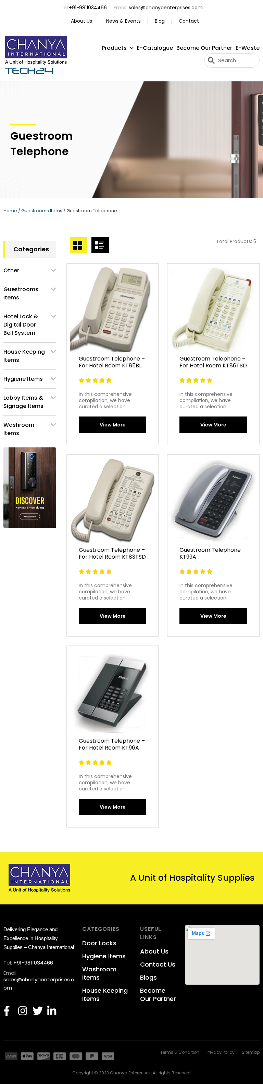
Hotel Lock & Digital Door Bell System (20, 324)
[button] (112, 425)
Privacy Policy (220, 1052)
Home (10, 210)
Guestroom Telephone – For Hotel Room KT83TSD (112, 553)
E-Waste (248, 48)
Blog (160, 21)
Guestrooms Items (41, 210)
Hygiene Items (23, 379)
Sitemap (251, 1052)
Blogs (148, 977)
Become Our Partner (204, 48)
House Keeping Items (24, 356)
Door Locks (99, 943)
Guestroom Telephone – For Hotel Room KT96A (112, 744)
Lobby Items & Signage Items (23, 402)
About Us (81, 21)
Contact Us (157, 964)
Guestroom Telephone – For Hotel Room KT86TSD (213, 362)
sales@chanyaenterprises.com (165, 7)
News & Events (123, 21)
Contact (189, 21)
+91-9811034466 (88, 7)
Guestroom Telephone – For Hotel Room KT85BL (112, 362)
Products (114, 48)
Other (11, 270)
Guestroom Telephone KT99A (210, 553)
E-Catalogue (155, 48)
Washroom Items (18, 429)
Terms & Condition (179, 1052)
